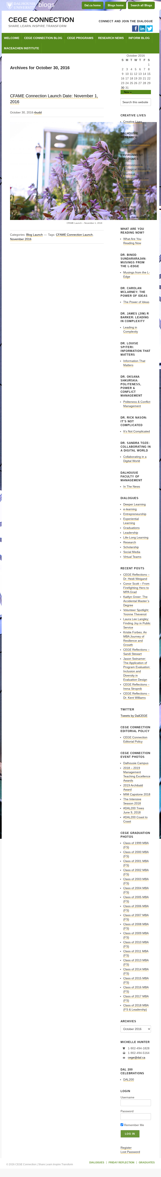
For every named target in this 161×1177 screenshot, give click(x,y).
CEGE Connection (41, 19)
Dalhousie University (21, 5)
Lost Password (130, 1152)
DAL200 (128, 1079)
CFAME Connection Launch (74, 234)
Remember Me (133, 1125)
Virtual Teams (132, 556)
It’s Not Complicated (136, 431)
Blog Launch (34, 234)
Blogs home (115, 5)
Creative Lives (132, 121)
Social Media (131, 552)
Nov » (128, 92)
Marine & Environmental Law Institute (136, 178)
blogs (46, 5)
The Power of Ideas (136, 302)
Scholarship (131, 547)
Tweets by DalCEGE (134, 715)
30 (122, 87)
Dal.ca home (92, 5)
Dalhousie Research (136, 143)
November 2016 (20, 239)
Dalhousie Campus (135, 763)
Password (127, 1111)
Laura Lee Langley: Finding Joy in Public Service (137, 623)
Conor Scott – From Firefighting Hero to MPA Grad (136, 588)
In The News (131, 486)
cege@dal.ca (136, 1057)
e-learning (130, 509)
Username (127, 1097)
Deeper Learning (134, 504)
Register (126, 1147)
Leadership (130, 532)
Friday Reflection (121, 1162)
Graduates (147, 1162)
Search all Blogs (141, 5)
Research (129, 542)
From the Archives (135, 217)
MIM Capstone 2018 (136, 794)
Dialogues (96, 1162)
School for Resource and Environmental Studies (136, 191)
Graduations (131, 527)
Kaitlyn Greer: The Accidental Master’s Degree (136, 601)
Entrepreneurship (134, 514)
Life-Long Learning (135, 537)
